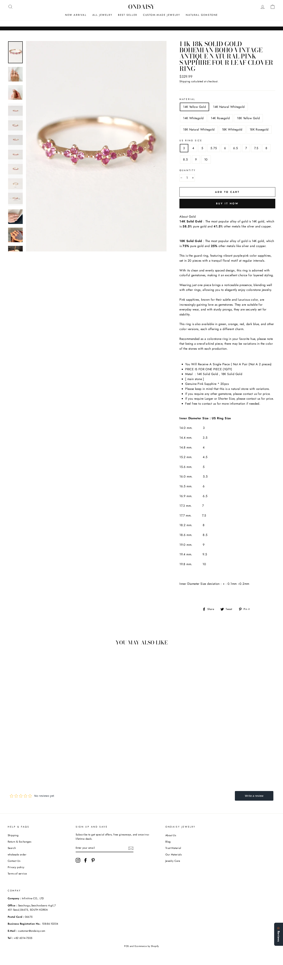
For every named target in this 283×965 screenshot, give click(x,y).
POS (126, 946)
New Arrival (76, 15)
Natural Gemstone (202, 15)
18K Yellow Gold (248, 118)
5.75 (213, 148)
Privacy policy (16, 867)
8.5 (185, 159)
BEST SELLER (127, 15)
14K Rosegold (220, 118)
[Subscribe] (130, 847)
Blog (168, 842)
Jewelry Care (172, 861)
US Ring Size (190, 140)
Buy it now (227, 203)
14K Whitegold (193, 118)
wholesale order (17, 854)
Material (187, 99)
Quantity (187, 170)
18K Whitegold (232, 129)
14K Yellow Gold (194, 107)
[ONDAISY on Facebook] (85, 860)
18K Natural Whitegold (198, 129)
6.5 (235, 148)
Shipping (184, 81)
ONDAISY (141, 6)
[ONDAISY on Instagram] (78, 860)
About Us (170, 835)
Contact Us (14, 861)
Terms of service (17, 873)
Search (12, 848)
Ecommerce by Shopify (147, 946)
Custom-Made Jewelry (161, 15)
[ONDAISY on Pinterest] (93, 860)
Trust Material (173, 848)
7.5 (256, 148)
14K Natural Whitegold (228, 107)
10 (206, 159)
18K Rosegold (259, 129)
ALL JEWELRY (102, 15)
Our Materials (173, 854)
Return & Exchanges (19, 842)
